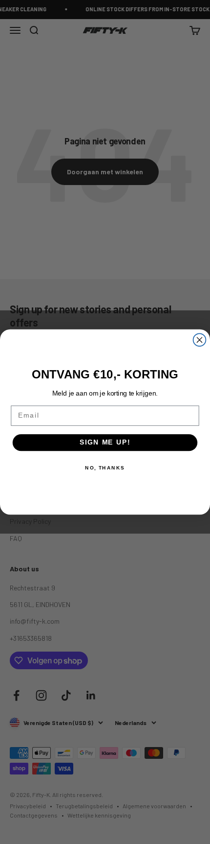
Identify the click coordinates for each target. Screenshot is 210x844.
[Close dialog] (199, 339)
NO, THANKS (105, 468)
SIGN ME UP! (105, 442)
